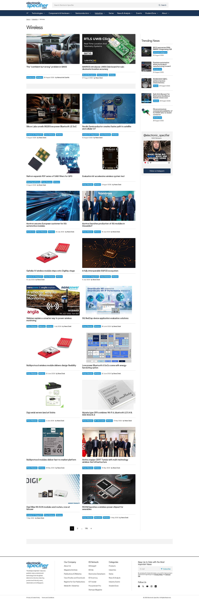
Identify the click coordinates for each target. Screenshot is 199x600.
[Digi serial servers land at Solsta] (53, 395)
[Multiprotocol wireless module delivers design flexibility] (53, 348)
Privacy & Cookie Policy (33, 597)
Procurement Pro (95, 586)
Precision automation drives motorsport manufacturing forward (162, 64)
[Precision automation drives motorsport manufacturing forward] (146, 67)
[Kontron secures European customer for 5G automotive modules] (53, 206)
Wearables (98, 517)
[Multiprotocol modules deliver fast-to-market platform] (53, 442)
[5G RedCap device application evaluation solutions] (108, 300)
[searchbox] (105, 5)
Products (112, 566)
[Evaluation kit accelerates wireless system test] (108, 158)
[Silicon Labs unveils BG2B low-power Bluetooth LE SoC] (53, 109)
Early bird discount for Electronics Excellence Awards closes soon (161, 96)
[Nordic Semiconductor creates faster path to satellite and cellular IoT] (108, 109)
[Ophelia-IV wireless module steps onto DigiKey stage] (53, 253)
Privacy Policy (158, 574)
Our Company (70, 562)
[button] (27, 13)
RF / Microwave (100, 420)
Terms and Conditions (48, 597)
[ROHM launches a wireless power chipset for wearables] (108, 489)
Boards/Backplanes (89, 75)
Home (28, 19)
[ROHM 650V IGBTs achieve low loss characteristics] (146, 83)
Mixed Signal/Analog (33, 182)
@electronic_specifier (157, 135)
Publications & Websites (72, 574)
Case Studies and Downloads (74, 578)
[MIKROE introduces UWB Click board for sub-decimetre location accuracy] (108, 49)
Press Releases (102, 75)
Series (111, 574)
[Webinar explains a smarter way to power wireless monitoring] (53, 300)
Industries (35, 19)
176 (86, 528)
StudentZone (113, 586)
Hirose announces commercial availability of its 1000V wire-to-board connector (162, 111)
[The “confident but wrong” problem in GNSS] (53, 49)
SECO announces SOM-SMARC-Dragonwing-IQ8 (162, 48)
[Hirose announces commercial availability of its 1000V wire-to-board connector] (146, 113)
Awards (156, 101)
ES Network (94, 562)
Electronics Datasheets (97, 574)
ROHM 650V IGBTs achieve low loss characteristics (160, 81)
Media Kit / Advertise (71, 586)
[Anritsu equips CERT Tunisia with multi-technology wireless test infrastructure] (108, 442)
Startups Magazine (95, 590)
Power (156, 86)
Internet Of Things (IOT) (35, 134)
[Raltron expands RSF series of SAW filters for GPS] (53, 158)
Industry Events (114, 582)
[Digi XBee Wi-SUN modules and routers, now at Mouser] (53, 489)
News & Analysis (114, 578)
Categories (113, 562)
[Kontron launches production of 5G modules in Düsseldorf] (108, 206)
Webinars (42, 326)
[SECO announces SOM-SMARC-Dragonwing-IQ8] (146, 52)
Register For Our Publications (74, 582)
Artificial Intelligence (160, 52)
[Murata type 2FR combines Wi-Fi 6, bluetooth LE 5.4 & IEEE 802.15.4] (108, 395)
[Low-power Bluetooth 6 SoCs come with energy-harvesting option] (108, 348)
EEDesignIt (92, 566)
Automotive (31, 77)
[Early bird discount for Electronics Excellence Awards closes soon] (146, 98)
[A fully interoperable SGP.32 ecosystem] (108, 253)
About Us (67, 566)
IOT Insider (92, 582)
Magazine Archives (70, 570)
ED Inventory (93, 578)
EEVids (91, 570)
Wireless (39, 77)
